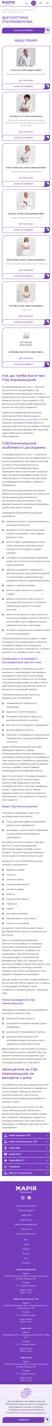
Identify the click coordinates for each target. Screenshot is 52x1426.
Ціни (26, 1258)
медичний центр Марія (25, 419)
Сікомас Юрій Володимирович (26, 214)
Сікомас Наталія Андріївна (26, 116)
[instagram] (22, 1197)
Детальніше (26, 80)
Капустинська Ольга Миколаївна (26, 168)
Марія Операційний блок (26, 1224)
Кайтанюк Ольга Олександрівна (26, 260)
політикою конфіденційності (33, 1412)
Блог (26, 1240)
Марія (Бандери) (26, 1210)
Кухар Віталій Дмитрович (26, 70)
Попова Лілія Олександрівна (26, 306)
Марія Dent (26, 1229)
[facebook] (29, 1197)
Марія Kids (26, 1215)
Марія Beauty (26, 1220)
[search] (40, 3)
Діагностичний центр (26, 1234)
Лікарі (26, 1244)
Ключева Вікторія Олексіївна (26, 352)
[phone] (33, 3)
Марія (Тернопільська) (26, 1206)
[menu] (47, 3)
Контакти (26, 1263)
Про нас (26, 1254)
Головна (26, 1249)
